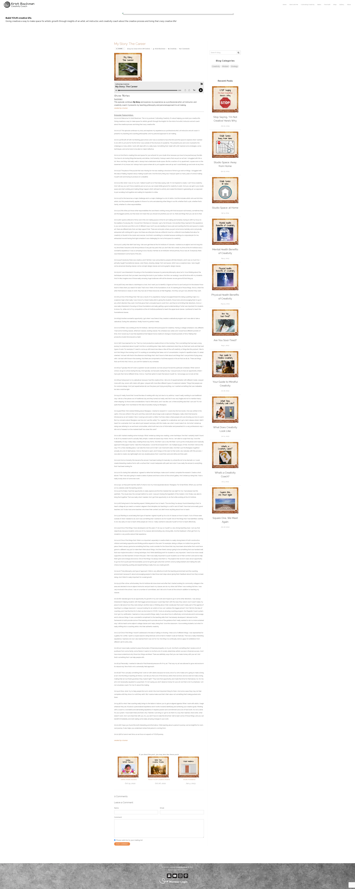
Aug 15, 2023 (225, 304)
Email (162, 808)
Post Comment (122, 844)
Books (319, 4)
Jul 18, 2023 (225, 391)
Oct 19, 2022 (130, 783)
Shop (335, 4)
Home (284, 4)
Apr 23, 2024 (225, 171)
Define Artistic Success (129, 779)
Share (120, 48)
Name (116, 808)
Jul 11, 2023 (225, 436)
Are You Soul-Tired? (225, 340)
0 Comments (185, 49)
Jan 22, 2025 (225, 126)
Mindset (225, 66)
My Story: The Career (130, 44)
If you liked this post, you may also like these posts (159, 754)
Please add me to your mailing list (129, 840)
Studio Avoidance (189, 779)
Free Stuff (327, 4)
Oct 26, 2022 (160, 783)
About (349, 4)
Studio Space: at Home (225, 207)
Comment (118, 817)
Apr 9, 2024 (225, 213)
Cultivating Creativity (308, 4)
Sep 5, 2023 (225, 258)
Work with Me (293, 4)
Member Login (178, 881)
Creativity (173, 49)
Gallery (341, 4)
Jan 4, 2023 (191, 783)
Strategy (234, 66)
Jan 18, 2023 (225, 527)
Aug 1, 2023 (225, 345)
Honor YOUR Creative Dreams (159, 779)
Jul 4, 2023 (225, 482)
